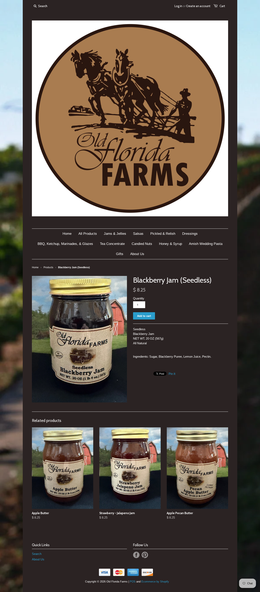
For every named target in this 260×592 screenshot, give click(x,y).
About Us (38, 559)
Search (36, 554)
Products (48, 267)
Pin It (172, 373)
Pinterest (145, 555)
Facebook (136, 555)
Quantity (138, 298)
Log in (178, 6)
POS (132, 581)
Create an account (198, 6)
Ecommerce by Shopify (155, 581)
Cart (222, 6)
